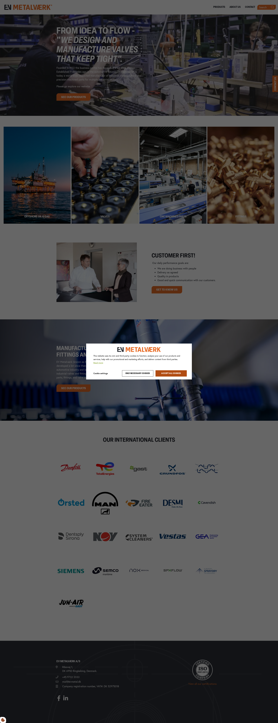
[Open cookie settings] (3, 720)
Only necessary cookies (137, 373)
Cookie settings (100, 373)
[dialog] (139, 361)
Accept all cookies (171, 373)
